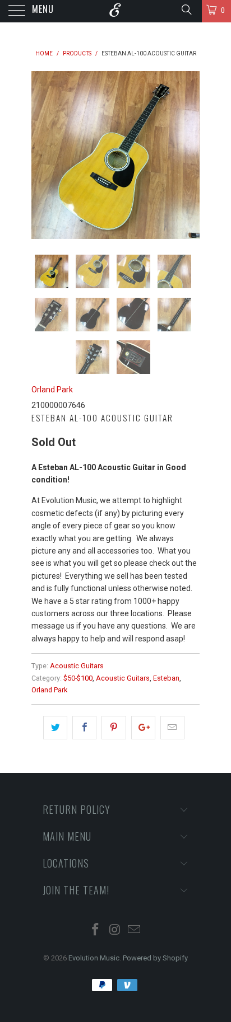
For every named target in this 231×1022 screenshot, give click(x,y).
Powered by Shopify (155, 958)
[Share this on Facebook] (84, 727)
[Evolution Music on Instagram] (115, 930)
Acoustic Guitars (77, 666)
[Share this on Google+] (143, 727)
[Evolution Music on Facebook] (95, 930)
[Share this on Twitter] (55, 727)
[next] (189, 155)
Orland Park (52, 389)
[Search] (186, 9)
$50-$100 (78, 678)
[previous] (42, 155)
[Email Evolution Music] (134, 930)
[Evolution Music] (115, 11)
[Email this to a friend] (172, 727)
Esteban (166, 678)
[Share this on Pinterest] (113, 727)
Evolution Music (93, 958)
